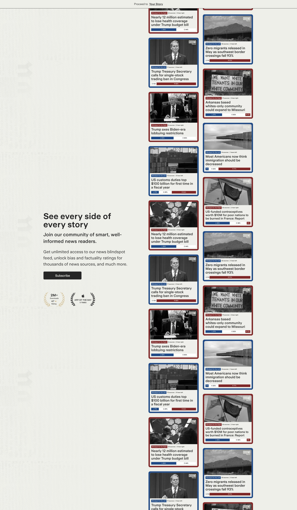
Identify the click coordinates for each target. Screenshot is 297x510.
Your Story (156, 4)
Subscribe (62, 275)
